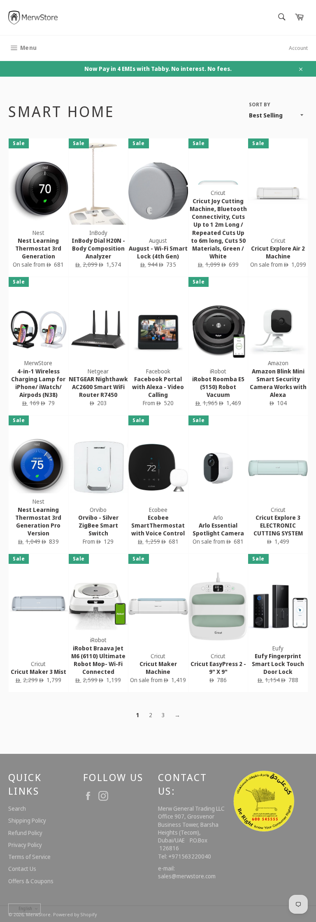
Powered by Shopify (75, 914)
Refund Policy (25, 833)
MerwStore (38, 914)
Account (298, 48)
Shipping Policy (27, 820)
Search (17, 808)
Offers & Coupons (30, 881)
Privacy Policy (25, 845)
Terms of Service (29, 857)
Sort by (259, 104)
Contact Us (22, 869)
